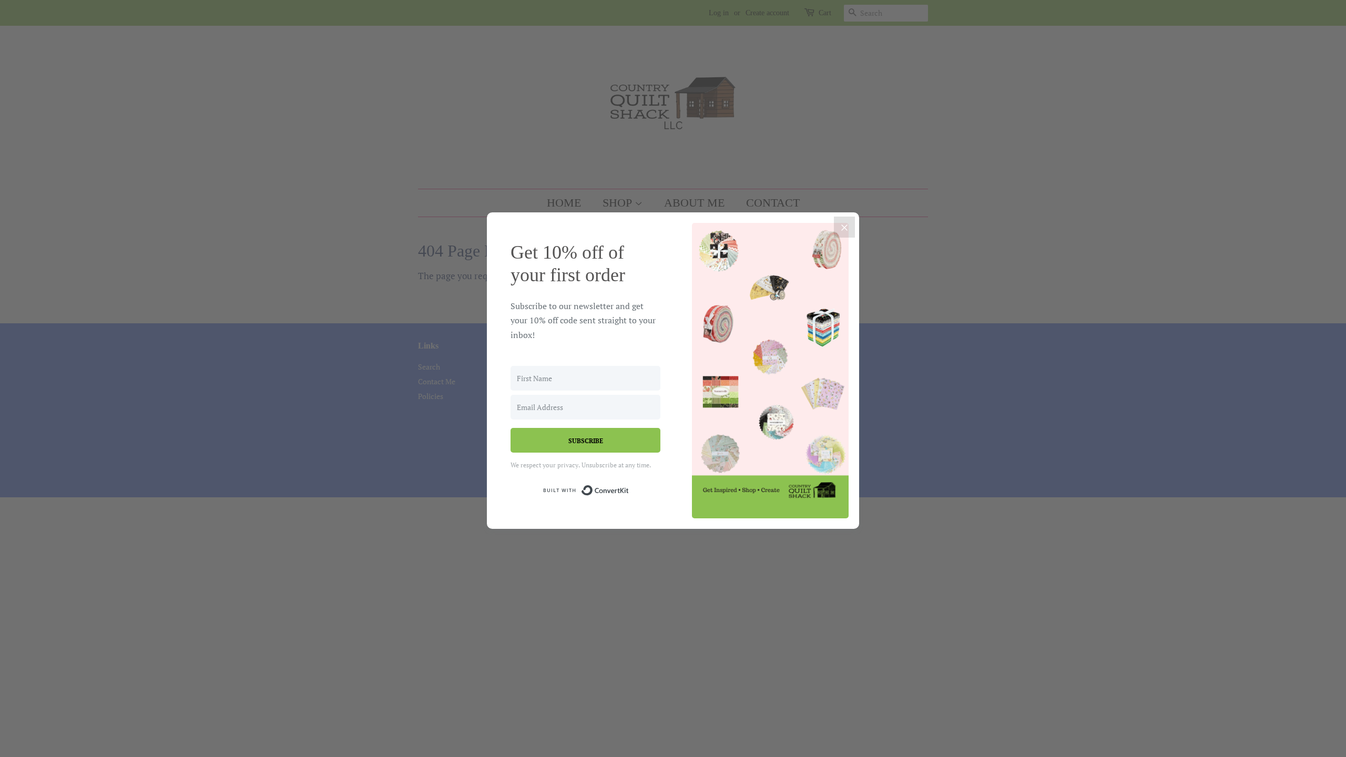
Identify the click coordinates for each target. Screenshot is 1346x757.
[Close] (844, 227)
